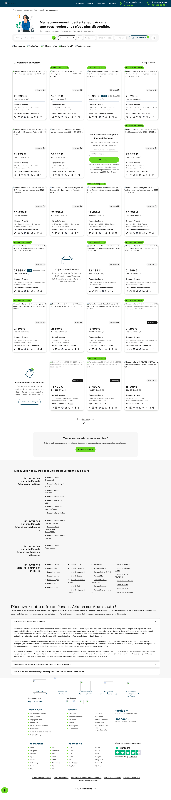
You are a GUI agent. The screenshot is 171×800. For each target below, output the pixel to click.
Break (71, 723)
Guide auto (99, 723)
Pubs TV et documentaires (40, 732)
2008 (71, 751)
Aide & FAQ (34, 723)
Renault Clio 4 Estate (125, 592)
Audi (32, 766)
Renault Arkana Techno (56, 513)
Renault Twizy (122, 585)
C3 (70, 760)
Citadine (72, 714)
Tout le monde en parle (39, 726)
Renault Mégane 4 (78, 572)
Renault (33, 748)
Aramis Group (35, 735)
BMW (54, 760)
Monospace (73, 726)
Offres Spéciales (102, 720)
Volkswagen (35, 763)
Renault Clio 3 (122, 588)
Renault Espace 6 (77, 568)
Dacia (32, 760)
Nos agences (35, 717)
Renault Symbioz (53, 572)
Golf (97, 754)
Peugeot (33, 751)
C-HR (97, 748)
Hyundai (55, 751)
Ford (54, 757)
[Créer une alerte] (4, 790)
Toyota (54, 766)
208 (70, 748)
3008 (71, 757)
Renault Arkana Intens (55, 496)
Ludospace (73, 729)
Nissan (32, 769)
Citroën (33, 754)
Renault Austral (53, 576)
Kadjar (98, 757)
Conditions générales (41, 777)
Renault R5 (51, 584)
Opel (32, 757)
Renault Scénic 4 (77, 576)
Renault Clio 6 (76, 564)
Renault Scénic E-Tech (102, 572)
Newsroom (34, 729)
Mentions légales (61, 777)
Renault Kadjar (53, 580)
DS (53, 769)
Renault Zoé (75, 586)
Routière (72, 720)
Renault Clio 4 (99, 576)
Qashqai (98, 766)
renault (41, 10)
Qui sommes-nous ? (38, 714)
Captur (72, 766)
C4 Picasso (73, 763)
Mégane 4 (99, 760)
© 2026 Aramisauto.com (85, 789)
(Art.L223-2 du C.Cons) (108, 172)
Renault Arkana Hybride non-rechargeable (52, 529)
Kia (53, 754)
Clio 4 (97, 751)
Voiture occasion (30, 10)
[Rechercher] (54, 38)
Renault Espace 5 (100, 586)
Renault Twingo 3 (100, 568)
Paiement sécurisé (131, 777)
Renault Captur (53, 564)
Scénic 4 (98, 763)
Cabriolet (99, 717)
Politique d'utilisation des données (86, 777)
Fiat (53, 748)
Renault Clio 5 (52, 568)
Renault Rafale (53, 587)
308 (70, 754)
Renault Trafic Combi (125, 581)
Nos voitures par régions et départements (102, 728)
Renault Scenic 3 (123, 564)
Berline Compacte (76, 717)
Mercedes (56, 763)
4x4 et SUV (99, 714)
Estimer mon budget (29, 402)
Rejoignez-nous (36, 720)
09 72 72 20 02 (37, 701)
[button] (74, 38)
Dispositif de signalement (87, 780)
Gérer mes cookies (112, 777)
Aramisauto (17, 10)
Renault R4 (98, 564)
